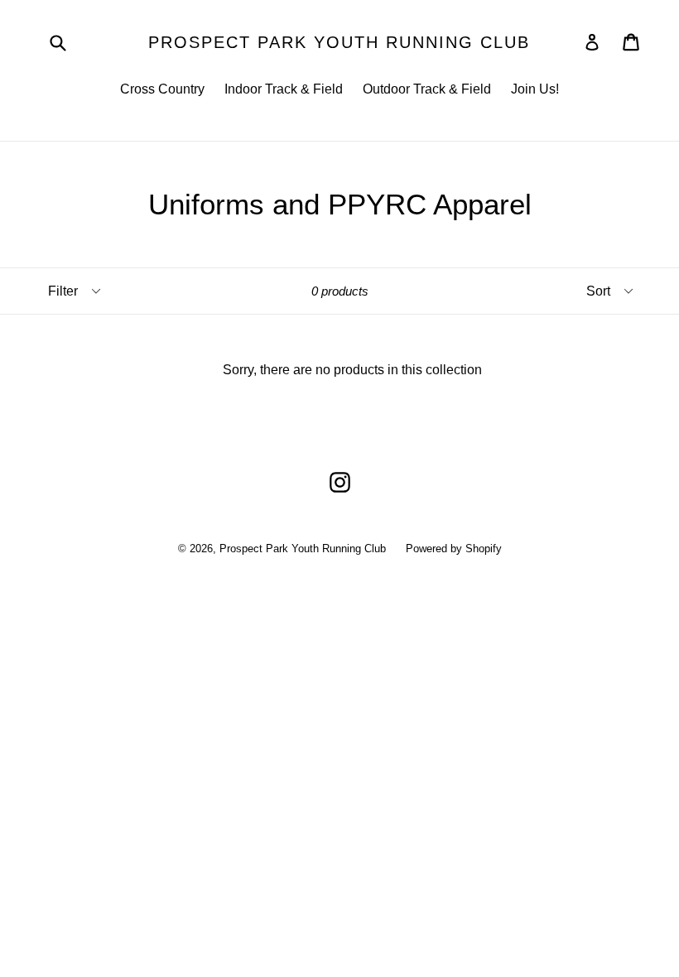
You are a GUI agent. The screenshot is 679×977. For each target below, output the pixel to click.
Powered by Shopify (454, 548)
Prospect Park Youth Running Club (339, 42)
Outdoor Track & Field (427, 89)
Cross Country (162, 89)
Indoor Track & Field (283, 89)
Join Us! (535, 89)
